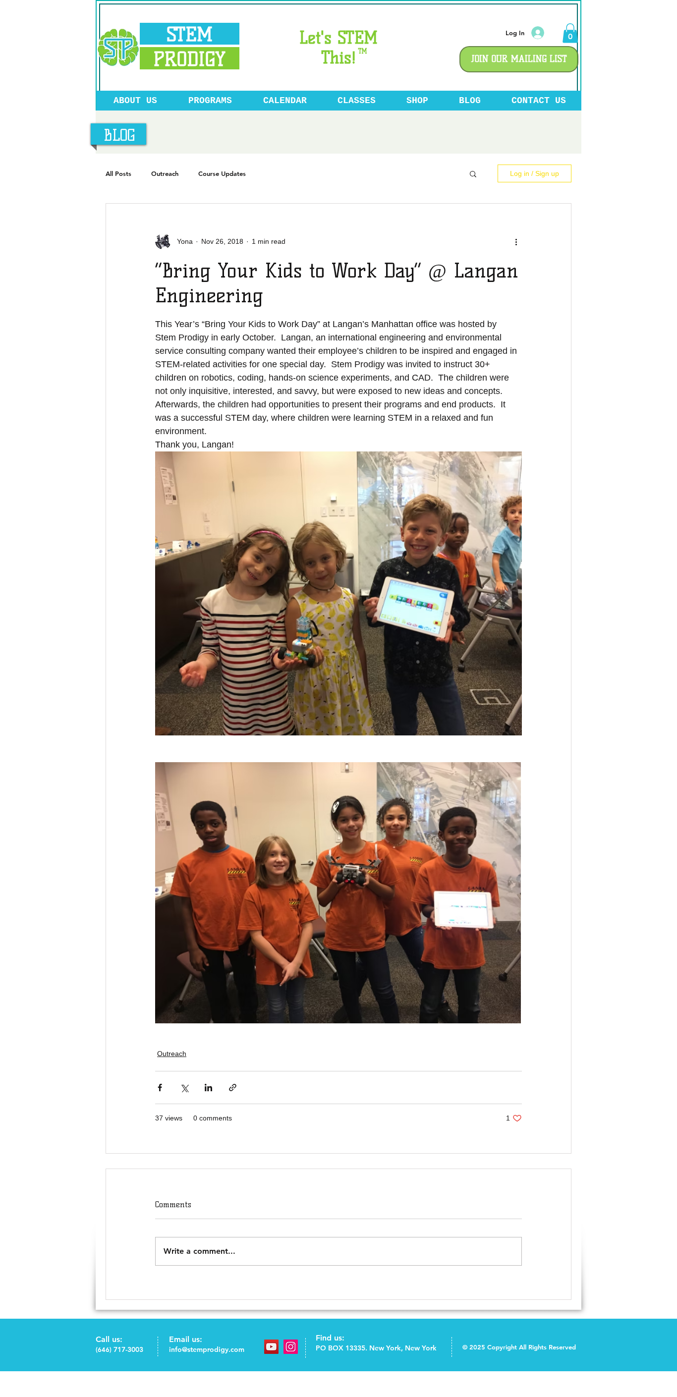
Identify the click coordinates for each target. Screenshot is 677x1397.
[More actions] (516, 241)
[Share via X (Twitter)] (184, 1087)
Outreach (164, 173)
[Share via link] (232, 1087)
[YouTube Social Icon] (271, 1347)
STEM (190, 34)
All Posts (118, 173)
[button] (570, 33)
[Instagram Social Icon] (290, 1347)
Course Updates (222, 173)
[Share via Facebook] (160, 1087)
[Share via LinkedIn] (208, 1087)
